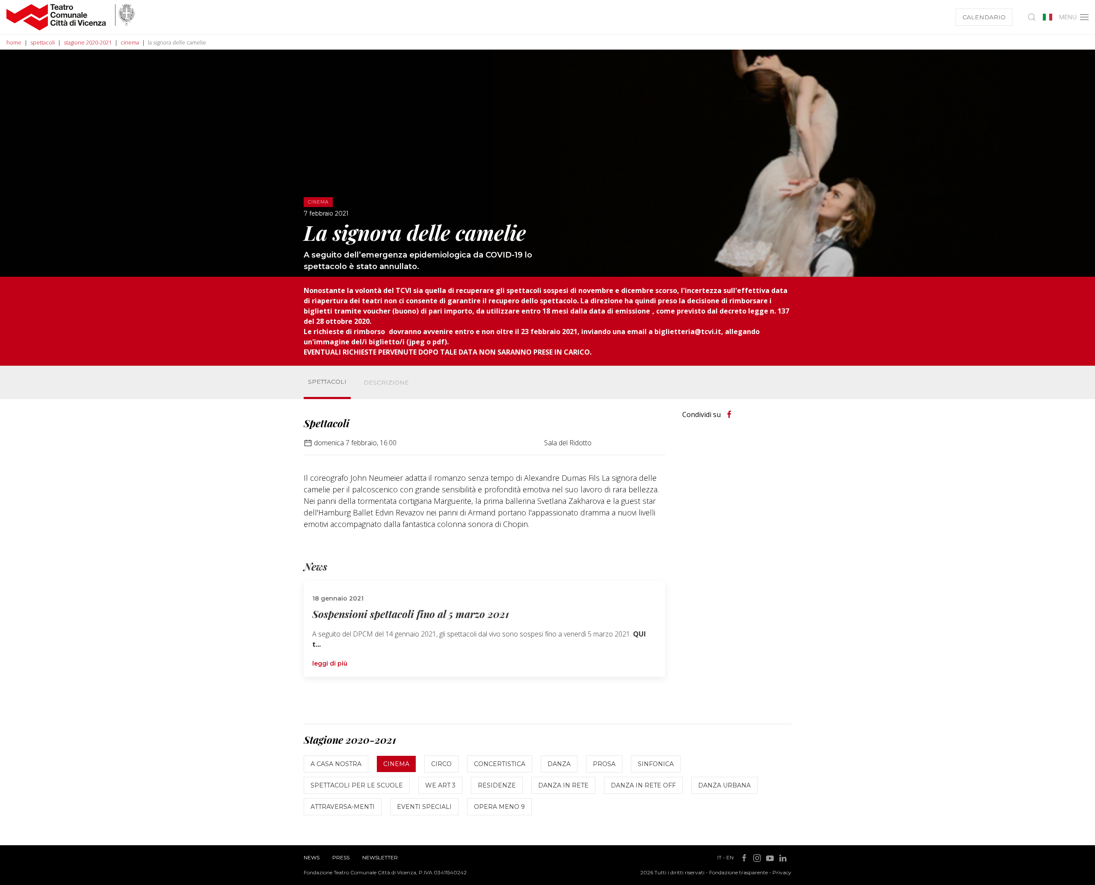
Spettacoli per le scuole (357, 785)
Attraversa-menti (343, 807)
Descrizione (386, 382)
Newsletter (380, 857)
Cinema (396, 764)
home (13, 42)
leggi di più (329, 663)
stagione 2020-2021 (88, 42)
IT (719, 857)
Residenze (497, 785)
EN (730, 857)
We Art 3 (440, 785)
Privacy (781, 872)
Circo (441, 764)
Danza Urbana (724, 785)
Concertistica (499, 764)
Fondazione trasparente (738, 872)
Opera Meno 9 (499, 807)
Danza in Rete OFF (643, 785)
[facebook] (729, 414)
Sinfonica (656, 764)
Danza (559, 764)
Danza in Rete (563, 785)
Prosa (604, 764)
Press (340, 857)
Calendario (984, 17)
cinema (130, 42)
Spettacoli (327, 381)
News (312, 857)
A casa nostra (336, 764)
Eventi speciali (424, 807)
